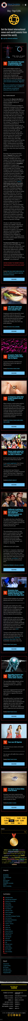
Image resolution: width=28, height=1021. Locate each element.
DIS (5, 465)
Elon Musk (5, 881)
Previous (8, 818)
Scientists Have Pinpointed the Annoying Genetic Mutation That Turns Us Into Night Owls (16, 592)
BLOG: (16, 998)
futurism (15, 712)
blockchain (9, 853)
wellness (14, 864)
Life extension (11, 859)
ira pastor (4, 859)
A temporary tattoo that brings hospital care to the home (16, 398)
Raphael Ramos (9, 933)
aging (5, 850)
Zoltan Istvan (9, 271)
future (14, 855)
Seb (6, 942)
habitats (21, 420)
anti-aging (15, 850)
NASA (26, 859)
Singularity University (8, 883)
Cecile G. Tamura (9, 923)
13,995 (17, 820)
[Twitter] (11, 1015)
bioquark (11, 852)
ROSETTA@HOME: (5, 1006)
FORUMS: (10, 1008)
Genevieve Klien (9, 897)
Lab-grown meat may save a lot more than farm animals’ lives (15, 308)
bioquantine (5, 852)
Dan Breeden (8, 905)
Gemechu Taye (8, 910)
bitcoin (5, 853)
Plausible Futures (7, 971)
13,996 (22, 820)
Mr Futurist (5, 967)
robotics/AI (16, 273)
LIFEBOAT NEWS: (18, 993)
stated (19, 181)
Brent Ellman (8, 940)
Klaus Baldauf (9, 803)
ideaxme (12, 857)
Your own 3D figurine (15, 742)
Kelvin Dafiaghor (9, 912)
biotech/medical (16, 271)
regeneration (21, 861)
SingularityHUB (6, 972)
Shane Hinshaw (10, 369)
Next (19, 823)
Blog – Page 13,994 (14, 11)
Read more (14, 279)
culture (22, 853)
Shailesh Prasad (10, 644)
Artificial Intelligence (22, 850)
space (8, 862)
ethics (7, 273)
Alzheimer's (10, 850)
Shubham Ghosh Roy (10, 901)
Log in (4, 38)
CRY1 (17, 629)
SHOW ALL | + (5, 953)
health (4, 422)
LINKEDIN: (6, 996)
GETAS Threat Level (14, 988)
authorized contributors (12, 38)
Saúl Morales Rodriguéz (11, 899)
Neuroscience (3, 861)
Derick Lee (7, 927)
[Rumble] (20, 1015)
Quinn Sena (8, 903)
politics (6, 861)
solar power (16, 565)
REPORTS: (16, 1002)
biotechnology (22, 852)
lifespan (17, 859)
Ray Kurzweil (6, 880)
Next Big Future (7, 969)
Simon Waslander (10, 565)
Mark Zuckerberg (7, 886)
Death (24, 853)
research (25, 861)
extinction (10, 855)
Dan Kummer (9, 327)
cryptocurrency (19, 853)
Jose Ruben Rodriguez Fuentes (12, 916)
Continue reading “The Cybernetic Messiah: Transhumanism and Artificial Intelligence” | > (14, 265)
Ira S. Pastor (8, 949)
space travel (21, 273)
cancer (15, 853)
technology (17, 863)
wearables (8, 422)
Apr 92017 (5, 63)
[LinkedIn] (14, 1015)
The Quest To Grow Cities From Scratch (16, 790)
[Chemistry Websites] (14, 840)
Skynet (4, 884)
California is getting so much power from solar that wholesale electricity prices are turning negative (15, 512)
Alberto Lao (8, 929)
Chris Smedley (8, 951)
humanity (10, 857)
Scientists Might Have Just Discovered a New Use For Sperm (15, 357)
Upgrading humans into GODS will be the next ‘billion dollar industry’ (15, 676)
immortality (17, 857)
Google (19, 855)
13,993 (6, 820)
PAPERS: (16, 1006)
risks (2, 862)
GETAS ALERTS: (17, 996)
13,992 (24, 818)
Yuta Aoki (7, 925)
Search (25, 831)
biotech (16, 852)
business (20, 271)
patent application (12, 463)
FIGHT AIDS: (7, 1002)
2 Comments (12, 275)
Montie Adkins (8, 948)
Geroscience (6, 963)
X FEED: (6, 998)
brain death (12, 853)
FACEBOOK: (5, 993)
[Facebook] (9, 1015)
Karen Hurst (8, 914)
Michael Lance (8, 944)
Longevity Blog (6, 965)
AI (7, 850)
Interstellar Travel (24, 857)
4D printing (5, 876)
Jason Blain (8, 946)
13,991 (19, 818)
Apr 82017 (5, 308)
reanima (9, 861)
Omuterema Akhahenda (11, 920)
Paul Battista (8, 908)
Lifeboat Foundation (11, 1013)
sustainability (17, 327)
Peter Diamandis (7, 877)
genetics (15, 644)
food (13, 327)
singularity (5, 862)
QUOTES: (16, 1008)
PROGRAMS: (17, 1004)
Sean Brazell (9, 480)
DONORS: (9, 1000)
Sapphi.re (23, 1013)
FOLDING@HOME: (6, 1004)
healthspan (5, 857)
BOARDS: (16, 1000)
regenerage (14, 861)
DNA (4, 879)
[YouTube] (17, 1015)
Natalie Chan (8, 935)
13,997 (6, 823)
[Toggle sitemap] (23, 5)
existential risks (11, 273)
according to (15, 558)
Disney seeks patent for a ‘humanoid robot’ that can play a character (16, 453)
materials (14, 803)
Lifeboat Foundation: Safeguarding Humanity (10, 5)
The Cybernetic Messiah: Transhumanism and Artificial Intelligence (16, 63)
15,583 (12, 823)
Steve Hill (7, 938)
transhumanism (6, 275)
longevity (22, 859)
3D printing (5, 874)
